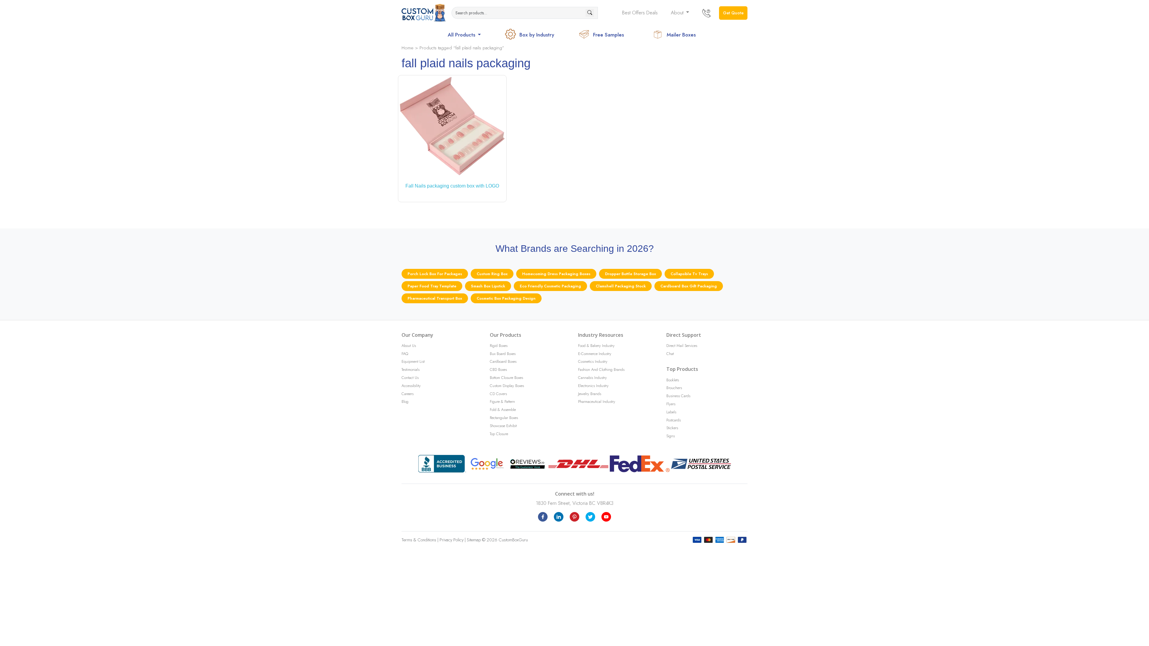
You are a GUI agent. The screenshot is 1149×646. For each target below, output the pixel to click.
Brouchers (674, 388)
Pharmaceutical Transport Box (435, 298)
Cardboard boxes (503, 361)
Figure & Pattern (502, 401)
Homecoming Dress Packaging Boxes (556, 274)
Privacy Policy (451, 540)
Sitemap (474, 540)
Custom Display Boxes (507, 385)
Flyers (670, 404)
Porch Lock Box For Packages (435, 274)
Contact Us (410, 377)
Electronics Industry (593, 385)
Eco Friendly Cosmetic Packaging (550, 286)
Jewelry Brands (589, 394)
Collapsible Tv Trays (689, 274)
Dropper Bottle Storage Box (630, 274)
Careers (408, 394)
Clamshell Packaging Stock (621, 286)
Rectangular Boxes (504, 417)
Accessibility (411, 385)
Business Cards (678, 396)
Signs (670, 436)
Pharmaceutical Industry (596, 401)
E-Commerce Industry (594, 353)
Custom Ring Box (492, 274)
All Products (462, 34)
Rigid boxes (498, 345)
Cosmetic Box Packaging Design (506, 298)
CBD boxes (498, 369)
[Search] (590, 13)
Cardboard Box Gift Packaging (688, 286)
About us (409, 345)
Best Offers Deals (640, 12)
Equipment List (413, 361)
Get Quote (733, 13)
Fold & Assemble (503, 409)
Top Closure (499, 434)
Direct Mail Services (681, 345)
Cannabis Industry (592, 377)
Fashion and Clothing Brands (601, 369)
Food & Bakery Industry (596, 345)
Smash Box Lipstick (488, 286)
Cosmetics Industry (592, 361)
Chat (670, 353)
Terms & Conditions (419, 540)
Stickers (672, 428)
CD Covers (498, 394)
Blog (405, 401)
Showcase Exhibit (503, 426)
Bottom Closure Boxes (506, 377)
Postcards (673, 420)
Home (408, 47)
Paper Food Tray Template (432, 286)
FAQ (405, 353)
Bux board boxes (503, 353)
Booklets (672, 380)
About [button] (678, 12)
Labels (671, 412)
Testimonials (411, 369)
